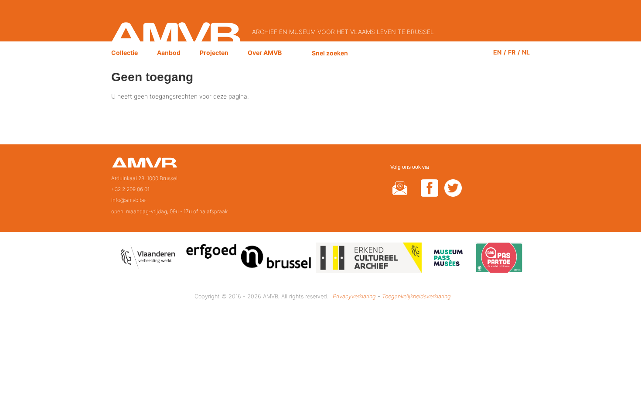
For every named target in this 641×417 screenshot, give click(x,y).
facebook (429, 193)
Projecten (214, 52)
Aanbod (169, 52)
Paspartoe (499, 259)
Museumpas (448, 259)
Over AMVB (265, 52)
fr (511, 52)
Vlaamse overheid (149, 259)
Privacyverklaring (354, 296)
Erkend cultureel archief (369, 259)
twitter (453, 193)
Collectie (124, 52)
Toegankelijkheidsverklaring (416, 296)
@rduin (400, 193)
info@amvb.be (128, 200)
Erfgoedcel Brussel (249, 259)
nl (526, 52)
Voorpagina (144, 165)
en (497, 52)
